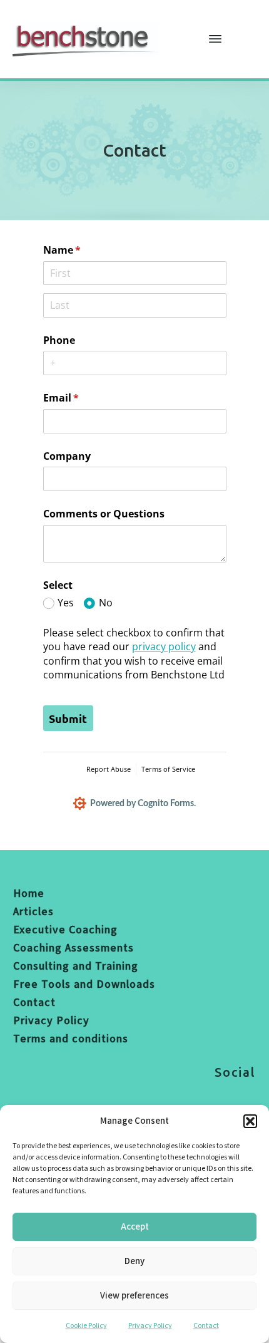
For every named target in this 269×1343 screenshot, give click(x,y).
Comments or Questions (104, 514)
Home (28, 893)
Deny (134, 1261)
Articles (33, 912)
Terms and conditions (70, 1039)
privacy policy (164, 646)
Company (67, 456)
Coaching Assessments (73, 948)
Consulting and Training (75, 966)
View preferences (134, 1295)
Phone (59, 340)
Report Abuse (108, 769)
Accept (135, 1226)
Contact (206, 1325)
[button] (250, 1121)
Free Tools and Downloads (84, 984)
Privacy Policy (150, 1325)
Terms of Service (168, 769)
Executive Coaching (65, 930)
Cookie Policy (86, 1325)
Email (81, 398)
